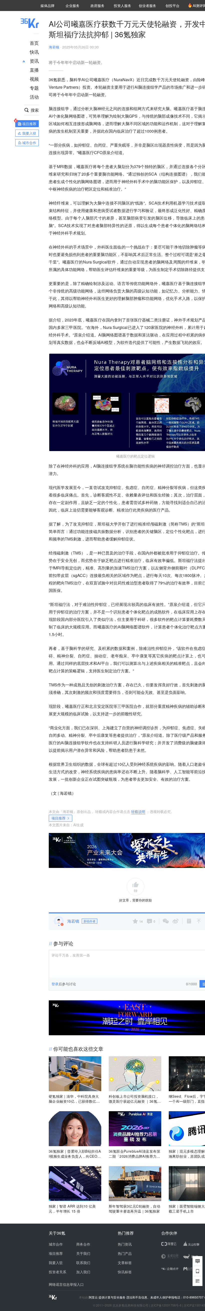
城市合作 (56, 1244)
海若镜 (54, 46)
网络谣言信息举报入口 (66, 1284)
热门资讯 (125, 1244)
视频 (34, 78)
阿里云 (93, 1297)
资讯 (34, 60)
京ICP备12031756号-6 (166, 1305)
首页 (34, 42)
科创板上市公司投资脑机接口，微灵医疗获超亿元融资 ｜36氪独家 (135, 1099)
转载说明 (138, 811)
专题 (34, 87)
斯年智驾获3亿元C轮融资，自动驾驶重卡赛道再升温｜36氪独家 (134, 1209)
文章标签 (125, 1262)
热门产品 (125, 1253)
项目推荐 (59, 817)
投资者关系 (57, 1271)
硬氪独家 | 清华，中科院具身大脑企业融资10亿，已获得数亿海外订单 (74, 1099)
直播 (34, 69)
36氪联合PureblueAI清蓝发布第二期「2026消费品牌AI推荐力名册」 (134, 1154)
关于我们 (83, 1253)
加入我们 (83, 1271)
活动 (34, 96)
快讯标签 (125, 1271)
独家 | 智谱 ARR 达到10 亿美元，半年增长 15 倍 (72, 1209)
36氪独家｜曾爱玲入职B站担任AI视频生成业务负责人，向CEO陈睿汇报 (75, 1154)
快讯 (34, 51)
